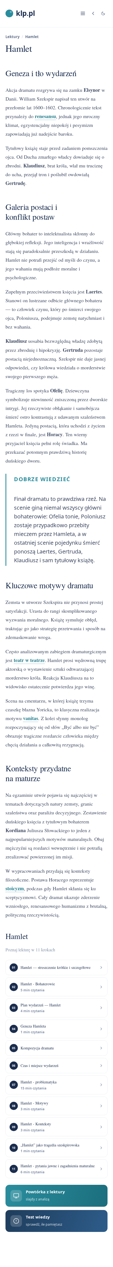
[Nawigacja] (83, 13)
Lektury (12, 36)
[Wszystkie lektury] (93, 13)
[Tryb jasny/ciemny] (103, 13)
